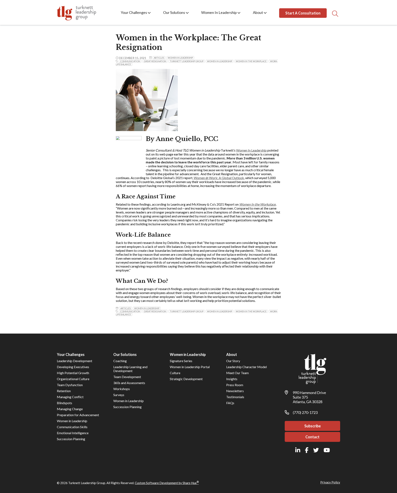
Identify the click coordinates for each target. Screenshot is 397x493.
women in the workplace (251, 61)
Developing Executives (73, 367)
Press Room (234, 385)
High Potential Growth (73, 373)
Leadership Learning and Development (130, 369)
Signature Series (181, 361)
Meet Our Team (237, 373)
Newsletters (235, 391)
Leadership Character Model (246, 367)
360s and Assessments (129, 383)
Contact (312, 437)
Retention (64, 391)
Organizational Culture (73, 379)
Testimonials (235, 397)
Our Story (233, 361)
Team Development (127, 377)
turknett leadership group (186, 61)
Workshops (121, 389)
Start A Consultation (302, 13)
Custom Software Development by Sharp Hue (167, 483)
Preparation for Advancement (78, 415)
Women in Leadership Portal (190, 367)
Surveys (118, 395)
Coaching (120, 361)
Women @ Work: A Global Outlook (219, 178)
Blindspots (64, 403)
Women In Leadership (219, 12)
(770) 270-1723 (305, 412)
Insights (231, 379)
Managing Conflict (70, 397)
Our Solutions (174, 12)
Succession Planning (71, 439)
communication (130, 61)
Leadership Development (74, 361)
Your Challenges (134, 12)
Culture (175, 373)
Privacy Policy (330, 482)
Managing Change (70, 409)
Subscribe (312, 426)
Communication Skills (72, 427)
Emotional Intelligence (72, 433)
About (258, 12)
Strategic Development (186, 379)
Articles (159, 57)
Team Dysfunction (70, 385)
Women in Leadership (180, 57)
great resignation (155, 61)
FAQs (230, 403)
